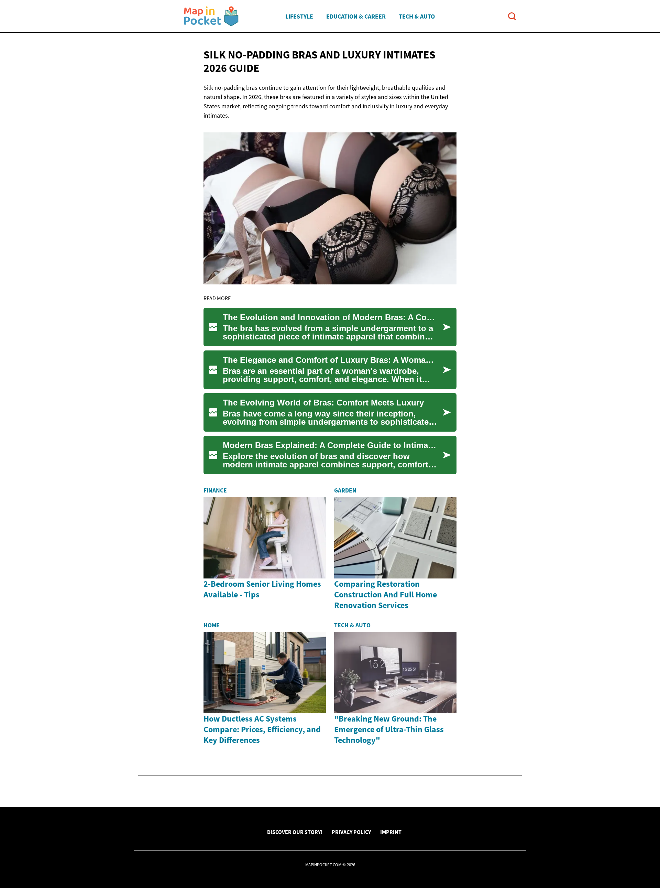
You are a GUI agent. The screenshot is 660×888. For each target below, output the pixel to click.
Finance (215, 490)
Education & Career (356, 16)
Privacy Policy (351, 832)
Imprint (391, 832)
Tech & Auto (417, 16)
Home (212, 625)
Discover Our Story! (294, 832)
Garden (345, 490)
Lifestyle (299, 16)
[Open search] (512, 16)
